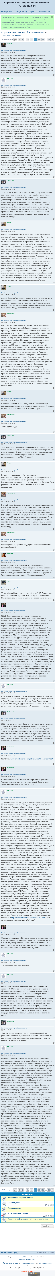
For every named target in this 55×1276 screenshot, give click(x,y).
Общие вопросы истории (11, 36)
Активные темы (10, 1263)
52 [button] (28, 40)
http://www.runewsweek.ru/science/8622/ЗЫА (29, 918)
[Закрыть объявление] (52, 17)
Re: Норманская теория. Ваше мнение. (14, 50)
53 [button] (31, 40)
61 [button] (49, 40)
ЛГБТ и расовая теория (18, 1213)
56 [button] (43, 40)
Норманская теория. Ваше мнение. (22, 32)
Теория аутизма (14, 1208)
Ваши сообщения (45, 1263)
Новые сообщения (28, 1263)
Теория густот (13, 1203)
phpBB (23, 1257)
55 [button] (39, 40)
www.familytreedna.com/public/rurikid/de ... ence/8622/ (32, 759)
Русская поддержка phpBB (27, 1259)
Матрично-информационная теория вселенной (28, 1219)
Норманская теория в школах (20, 1198)
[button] (15, 39)
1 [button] (22, 40)
